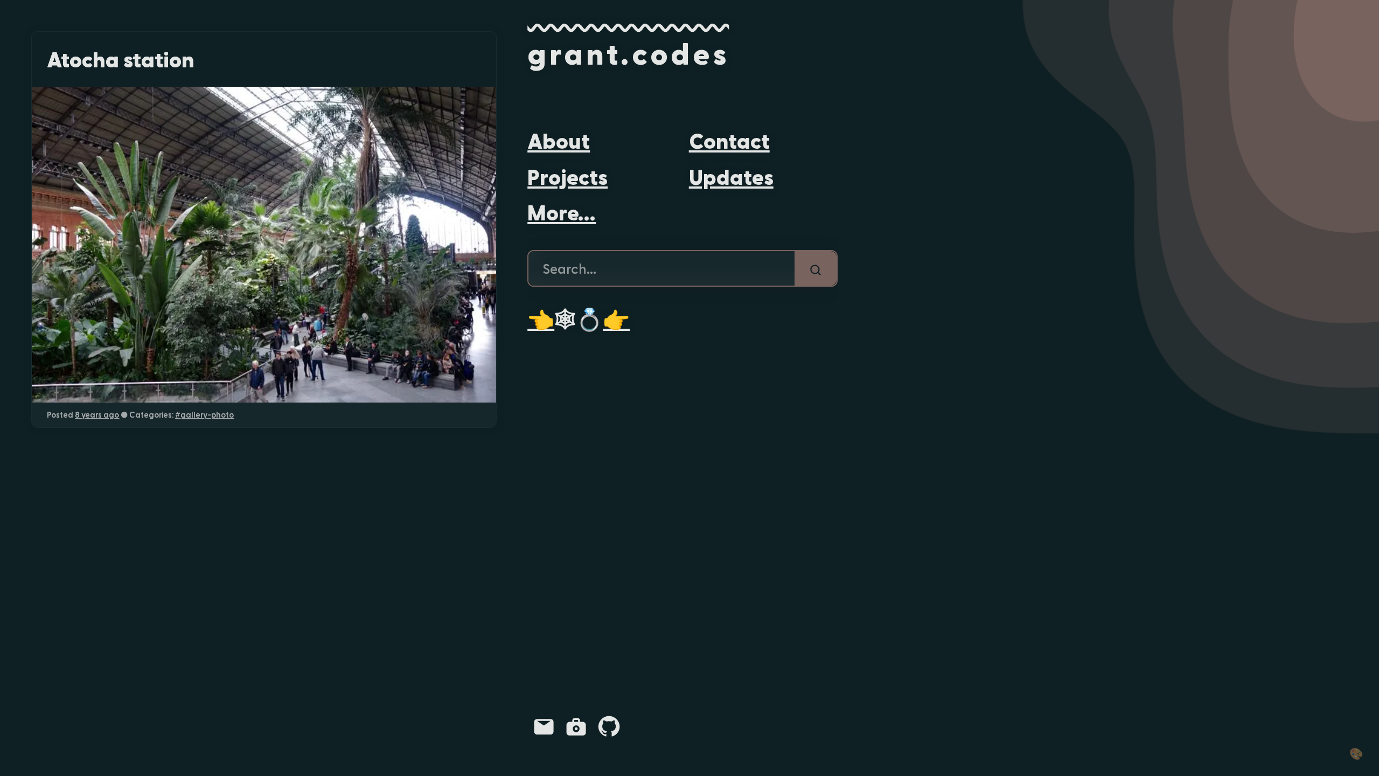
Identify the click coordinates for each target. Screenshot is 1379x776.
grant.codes (628, 52)
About (558, 140)
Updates (731, 176)
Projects (567, 176)
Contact (729, 140)
